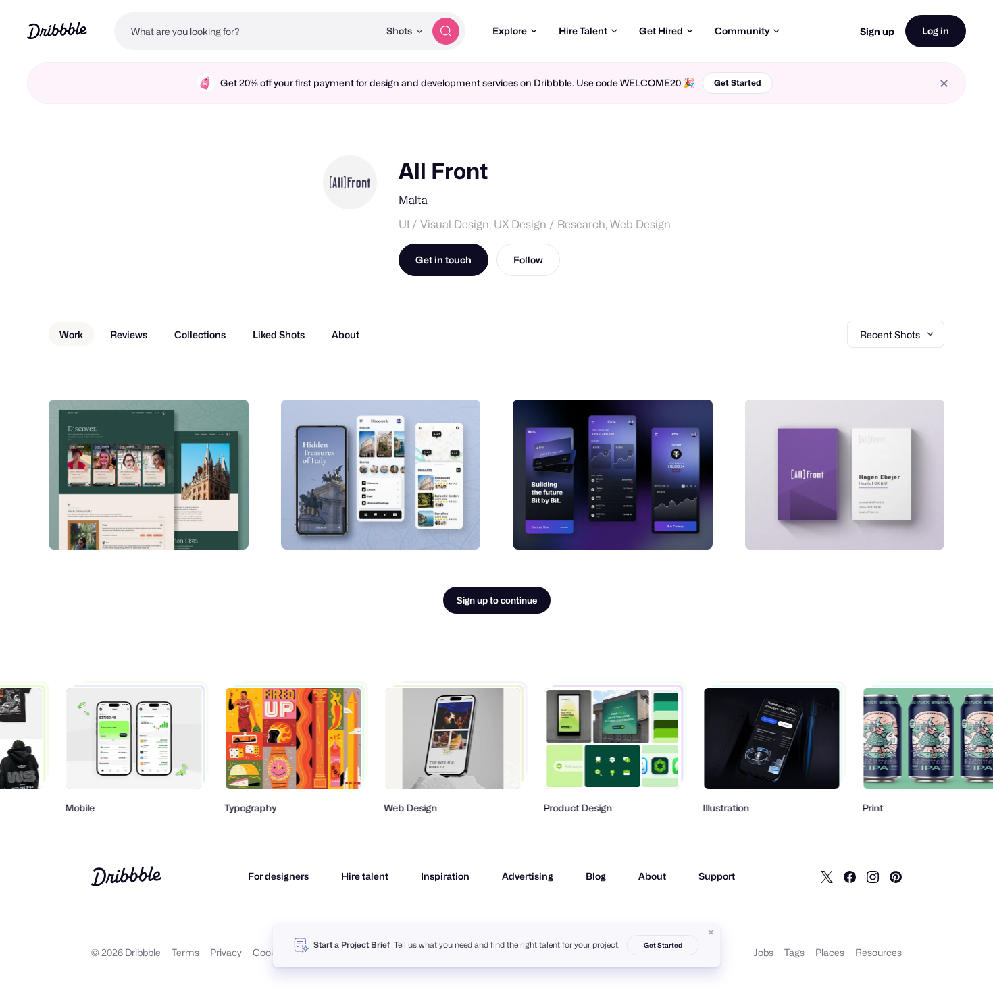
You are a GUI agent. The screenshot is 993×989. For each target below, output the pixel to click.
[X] (827, 876)
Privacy (226, 952)
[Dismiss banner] (711, 932)
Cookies (270, 952)
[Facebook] (850, 876)
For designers (278, 876)
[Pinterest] (896, 876)
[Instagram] (873, 876)
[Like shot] (223, 524)
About (652, 876)
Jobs (763, 952)
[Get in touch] (169, 524)
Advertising (527, 876)
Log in (935, 30)
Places (829, 952)
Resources (878, 952)
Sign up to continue (497, 600)
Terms (185, 952)
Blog (596, 876)
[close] (944, 83)
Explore (509, 30)
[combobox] (246, 31)
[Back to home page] (57, 30)
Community (742, 30)
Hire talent (364, 876)
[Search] (445, 31)
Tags (794, 952)
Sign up (877, 31)
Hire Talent (583, 30)
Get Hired (661, 30)
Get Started (737, 83)
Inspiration (445, 876)
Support (716, 876)
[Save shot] (196, 524)
